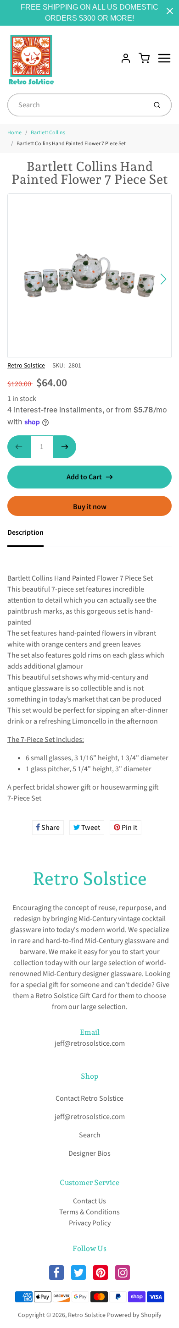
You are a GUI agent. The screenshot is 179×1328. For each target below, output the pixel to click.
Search (90, 1135)
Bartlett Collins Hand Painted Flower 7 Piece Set (71, 144)
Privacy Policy (90, 1223)
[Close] (170, 11)
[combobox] (76, 104)
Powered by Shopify (134, 1315)
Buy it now (89, 507)
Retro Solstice (26, 365)
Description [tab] (25, 532)
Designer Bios (89, 1153)
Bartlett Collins (48, 133)
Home (14, 133)
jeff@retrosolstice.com (90, 1043)
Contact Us (89, 1201)
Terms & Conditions (89, 1212)
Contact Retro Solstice (89, 1098)
